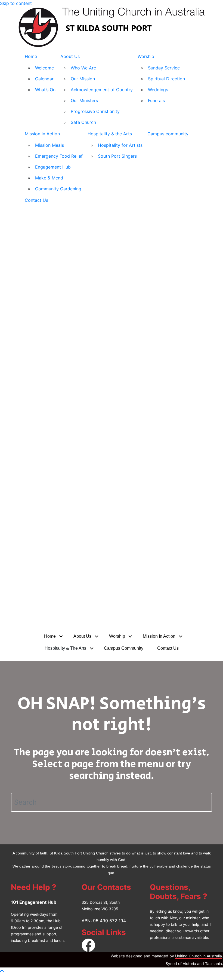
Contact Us (36, 200)
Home (31, 56)
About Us (70, 56)
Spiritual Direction (166, 78)
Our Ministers (84, 100)
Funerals (156, 100)
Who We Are (83, 68)
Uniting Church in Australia (198, 956)
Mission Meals (49, 145)
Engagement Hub (53, 167)
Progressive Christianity (95, 111)
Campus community (167, 133)
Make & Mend (49, 178)
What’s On (45, 89)
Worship (146, 56)
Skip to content (16, 3)
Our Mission (83, 78)
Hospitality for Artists (120, 145)
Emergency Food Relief (59, 156)
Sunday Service (164, 68)
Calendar (44, 78)
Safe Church (83, 122)
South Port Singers (117, 156)
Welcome (44, 68)
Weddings (158, 89)
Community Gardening (58, 188)
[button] (61, 636)
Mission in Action (42, 133)
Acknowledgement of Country (102, 89)
